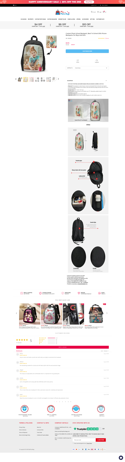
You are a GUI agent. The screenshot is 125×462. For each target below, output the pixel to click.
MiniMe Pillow (62, 19)
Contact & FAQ (40, 428)
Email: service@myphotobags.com (62, 429)
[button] (18, 53)
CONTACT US (93, 5)
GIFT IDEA (92, 19)
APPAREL (78, 19)
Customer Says (100, 19)
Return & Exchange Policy (24, 433)
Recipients (30, 19)
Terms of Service (22, 428)
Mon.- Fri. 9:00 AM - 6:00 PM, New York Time (63, 437)
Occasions (23, 19)
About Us (39, 425)
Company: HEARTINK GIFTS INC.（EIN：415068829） (63, 426)
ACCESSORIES (85, 19)
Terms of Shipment (23, 430)
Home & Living (71, 19)
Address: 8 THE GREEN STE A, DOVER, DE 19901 (63, 433)
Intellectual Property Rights (43, 433)
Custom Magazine (52, 19)
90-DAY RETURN (81, 284)
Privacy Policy (22, 425)
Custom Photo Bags (40, 19)
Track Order (104, 5)
